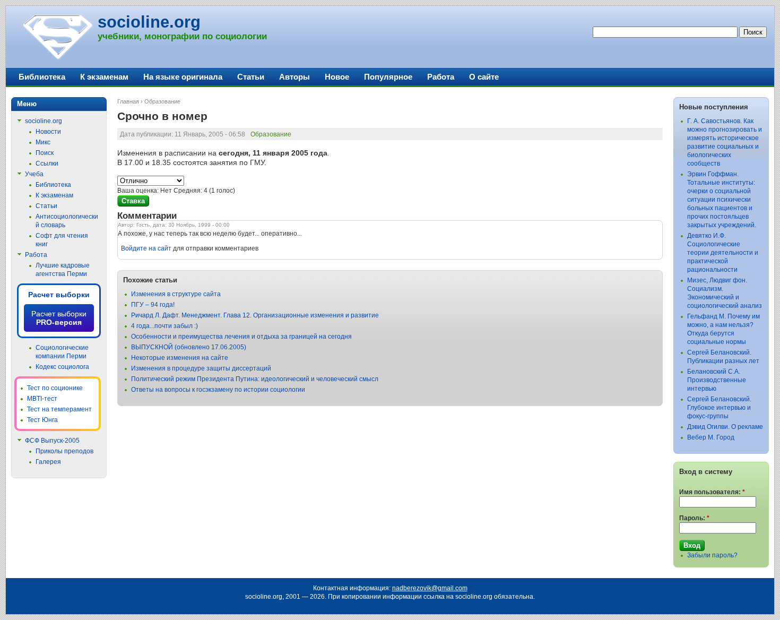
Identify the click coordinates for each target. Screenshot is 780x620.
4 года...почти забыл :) (164, 326)
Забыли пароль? (712, 555)
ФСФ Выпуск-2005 (52, 440)
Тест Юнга (42, 420)
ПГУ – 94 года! (153, 304)
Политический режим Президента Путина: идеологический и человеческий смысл (254, 379)
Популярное (388, 76)
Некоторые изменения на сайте (179, 357)
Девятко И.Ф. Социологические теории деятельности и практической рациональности (722, 252)
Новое (337, 76)
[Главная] (57, 58)
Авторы (294, 76)
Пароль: (694, 518)
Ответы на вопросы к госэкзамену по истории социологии (218, 389)
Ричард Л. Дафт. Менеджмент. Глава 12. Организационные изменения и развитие (255, 315)
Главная (128, 101)
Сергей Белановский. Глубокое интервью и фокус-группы (719, 407)
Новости (48, 131)
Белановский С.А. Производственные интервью (716, 380)
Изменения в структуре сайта (176, 294)
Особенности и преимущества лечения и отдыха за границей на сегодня (241, 336)
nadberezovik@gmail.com (429, 588)
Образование (162, 101)
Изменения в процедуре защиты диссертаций (201, 368)
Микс (43, 142)
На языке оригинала (182, 76)
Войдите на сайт (146, 248)
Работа (440, 76)
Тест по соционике (55, 388)
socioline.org (149, 22)
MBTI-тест (42, 398)
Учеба (34, 174)
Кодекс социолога (62, 367)
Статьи (250, 76)
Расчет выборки (59, 294)
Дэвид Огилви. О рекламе (725, 426)
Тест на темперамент (59, 409)
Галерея (48, 462)
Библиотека (42, 76)
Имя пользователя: (712, 492)
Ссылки (47, 163)
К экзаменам (104, 76)
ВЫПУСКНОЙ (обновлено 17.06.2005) (188, 347)
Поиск (45, 153)
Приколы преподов (64, 451)
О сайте (484, 76)
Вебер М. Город (710, 437)
